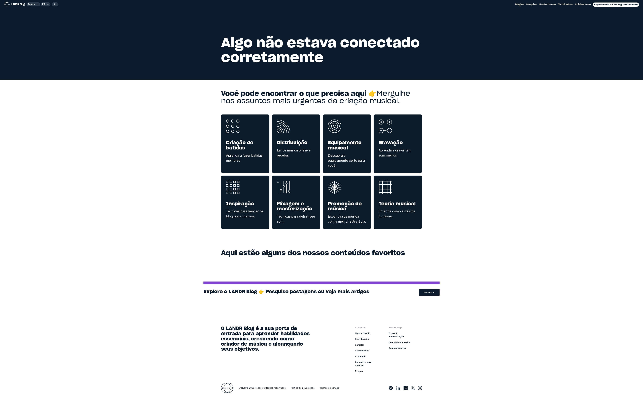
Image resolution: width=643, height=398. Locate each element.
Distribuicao (565, 4)
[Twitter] (413, 387)
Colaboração (362, 350)
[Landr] (227, 388)
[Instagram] (420, 388)
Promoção (360, 356)
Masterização (362, 333)
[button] (45, 4)
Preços (359, 371)
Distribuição (362, 339)
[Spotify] (391, 388)
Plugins (519, 4)
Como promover (397, 348)
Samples (531, 4)
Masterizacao (547, 4)
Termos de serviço (329, 387)
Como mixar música (399, 342)
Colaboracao (583, 4)
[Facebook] (406, 388)
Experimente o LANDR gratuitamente (616, 4)
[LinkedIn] (398, 388)
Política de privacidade (303, 387)
